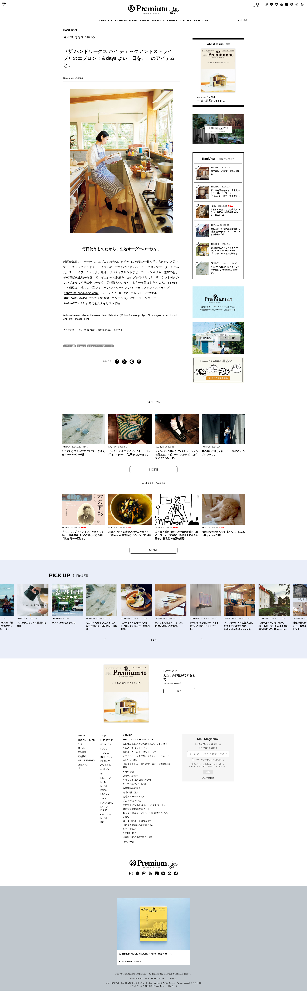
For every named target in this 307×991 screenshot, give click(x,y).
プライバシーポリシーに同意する (209, 760)
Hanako (156, 983)
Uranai (105, 794)
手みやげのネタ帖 (132, 800)
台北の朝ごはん (130, 792)
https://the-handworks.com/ (81, 293)
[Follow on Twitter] (271, 4)
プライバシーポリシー (218, 764)
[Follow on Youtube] (281, 4)
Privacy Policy (159, 986)
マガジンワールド (137, 986)
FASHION (121, 20)
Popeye (172, 983)
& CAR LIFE (129, 833)
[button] (106, 639)
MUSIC (104, 782)
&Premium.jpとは (86, 742)
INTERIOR (158, 20)
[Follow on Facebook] (302, 4)
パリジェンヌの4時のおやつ (137, 779)
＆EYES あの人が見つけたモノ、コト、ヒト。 (146, 743)
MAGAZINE (106, 802)
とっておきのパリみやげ (135, 784)
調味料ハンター (130, 775)
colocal (187, 983)
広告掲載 (82, 756)
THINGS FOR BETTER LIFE (138, 739)
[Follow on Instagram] (266, 4)
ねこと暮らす (129, 829)
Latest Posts (153, 482)
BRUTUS (115, 983)
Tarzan (180, 983)
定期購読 (82, 752)
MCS (199, 983)
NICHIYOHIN (107, 777)
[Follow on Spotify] (291, 4)
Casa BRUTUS (127, 983)
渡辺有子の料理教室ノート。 (137, 809)
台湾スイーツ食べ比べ (134, 796)
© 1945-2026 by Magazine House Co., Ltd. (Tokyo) (153, 978)
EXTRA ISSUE (104, 808)
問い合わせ (83, 748)
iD (206, 20)
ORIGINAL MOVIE (106, 816)
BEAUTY (172, 20)
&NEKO (198, 20)
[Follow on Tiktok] (286, 4)
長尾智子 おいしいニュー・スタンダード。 (144, 804)
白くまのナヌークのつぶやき (137, 820)
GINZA (149, 983)
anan (108, 983)
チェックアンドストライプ (101, 346)
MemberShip (86, 760)
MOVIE (104, 786)
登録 (208, 772)
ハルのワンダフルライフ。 (136, 747)
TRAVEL (145, 20)
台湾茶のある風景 (132, 788)
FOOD (133, 20)
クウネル (164, 983)
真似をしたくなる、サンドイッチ (139, 752)
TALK (103, 798)
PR (102, 822)
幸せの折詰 (128, 771)
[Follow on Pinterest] (296, 4)
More (153, 469)
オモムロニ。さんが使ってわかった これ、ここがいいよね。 (146, 758)
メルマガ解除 (208, 778)
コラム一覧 (128, 841)
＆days (82, 346)
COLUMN (185, 20)
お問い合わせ (172, 986)
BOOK (103, 790)
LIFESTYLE (106, 20)
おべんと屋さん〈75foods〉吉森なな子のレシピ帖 (146, 815)
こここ (193, 983)
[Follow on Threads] (276, 4)
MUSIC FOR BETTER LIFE (137, 837)
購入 (179, 691)
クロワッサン (139, 983)
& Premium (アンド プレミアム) (153, 9)
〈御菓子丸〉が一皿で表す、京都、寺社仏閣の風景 (146, 765)
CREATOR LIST (258, 7)
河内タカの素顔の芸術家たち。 (138, 825)
